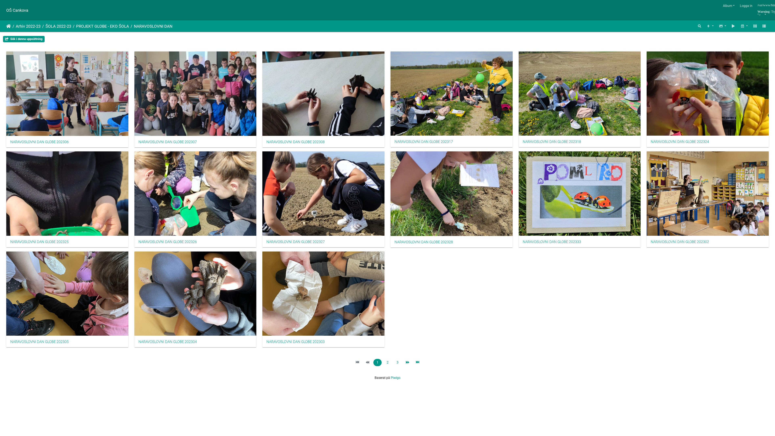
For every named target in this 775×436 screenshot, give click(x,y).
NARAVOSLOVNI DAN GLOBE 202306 (39, 142)
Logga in (746, 6)
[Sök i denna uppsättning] (699, 26)
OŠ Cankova (17, 10)
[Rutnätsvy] (755, 26)
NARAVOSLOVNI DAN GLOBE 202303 (295, 342)
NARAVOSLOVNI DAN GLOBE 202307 (167, 142)
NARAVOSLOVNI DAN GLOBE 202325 (39, 242)
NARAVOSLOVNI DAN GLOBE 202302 (680, 242)
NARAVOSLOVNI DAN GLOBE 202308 (295, 142)
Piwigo (395, 378)
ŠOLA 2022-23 (58, 26)
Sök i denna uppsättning (26, 39)
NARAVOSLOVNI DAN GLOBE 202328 (424, 242)
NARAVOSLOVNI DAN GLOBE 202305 (39, 342)
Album (727, 6)
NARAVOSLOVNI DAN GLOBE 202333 (552, 242)
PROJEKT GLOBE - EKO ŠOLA (102, 26)
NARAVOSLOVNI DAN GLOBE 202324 (680, 142)
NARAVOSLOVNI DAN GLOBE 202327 (295, 242)
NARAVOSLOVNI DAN (153, 26)
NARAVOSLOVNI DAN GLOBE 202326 (167, 242)
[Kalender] (744, 26)
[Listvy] (764, 26)
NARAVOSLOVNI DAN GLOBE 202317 (424, 142)
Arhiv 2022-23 (28, 26)
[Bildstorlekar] (722, 26)
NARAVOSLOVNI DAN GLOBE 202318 (552, 142)
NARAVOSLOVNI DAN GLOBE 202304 (167, 342)
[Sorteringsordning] (710, 26)
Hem (8, 26)
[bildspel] (733, 26)
